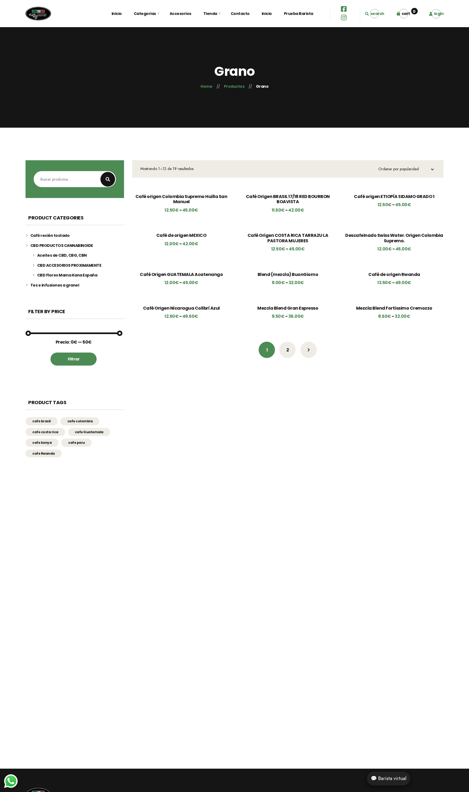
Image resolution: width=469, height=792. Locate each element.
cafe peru (76, 442)
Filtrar (74, 359)
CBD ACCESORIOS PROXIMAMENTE (69, 265)
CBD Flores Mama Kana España (67, 275)
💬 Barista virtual (388, 778)
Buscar (107, 179)
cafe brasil (41, 421)
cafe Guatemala (89, 432)
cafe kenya (42, 442)
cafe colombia (80, 421)
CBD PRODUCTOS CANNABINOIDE (61, 245)
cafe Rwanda (43, 453)
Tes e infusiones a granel (54, 285)
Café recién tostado (49, 235)
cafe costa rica (45, 432)
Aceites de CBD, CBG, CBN (62, 255)
